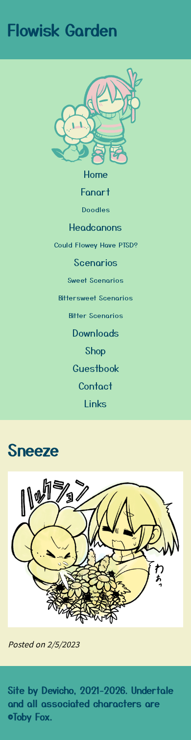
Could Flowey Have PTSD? (96, 244)
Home (96, 173)
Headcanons (95, 226)
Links (95, 403)
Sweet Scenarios (95, 280)
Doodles (96, 209)
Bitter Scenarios (96, 315)
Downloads (95, 332)
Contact (95, 385)
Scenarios (96, 262)
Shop (95, 350)
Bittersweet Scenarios (95, 297)
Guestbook (95, 367)
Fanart (95, 191)
